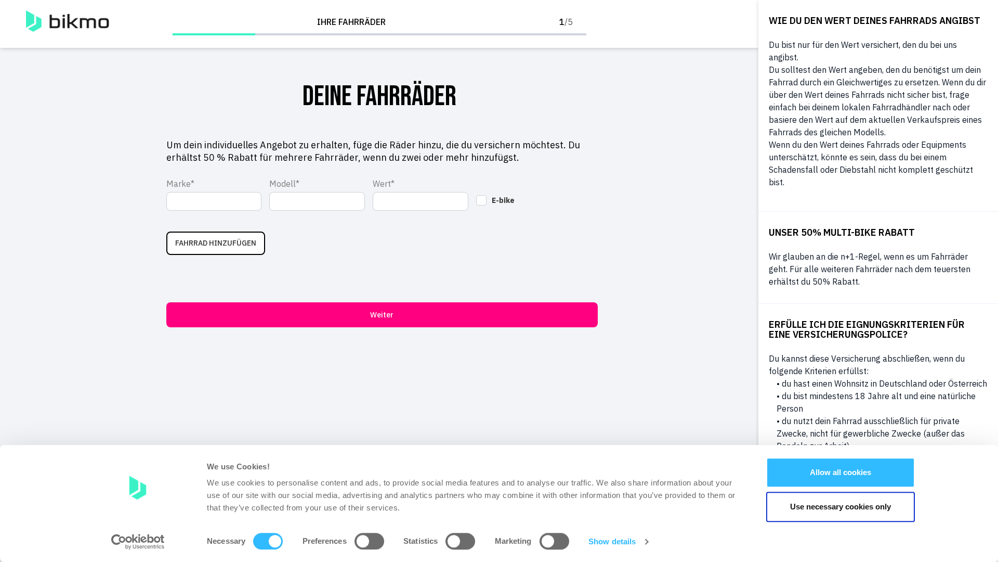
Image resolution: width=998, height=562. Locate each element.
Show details (612, 541)
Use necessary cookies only (840, 506)
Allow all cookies (840, 472)
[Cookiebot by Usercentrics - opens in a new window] (138, 542)
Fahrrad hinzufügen (215, 243)
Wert (382, 183)
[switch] (369, 541)
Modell (282, 183)
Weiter (381, 315)
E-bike (503, 200)
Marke (178, 183)
